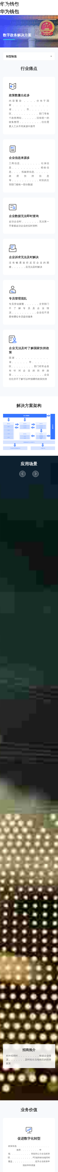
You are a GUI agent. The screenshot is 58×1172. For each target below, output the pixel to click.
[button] (22, 474)
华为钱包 (9, 11)
